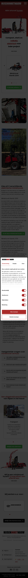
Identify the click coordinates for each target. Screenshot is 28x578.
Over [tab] (23, 263)
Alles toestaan (14, 312)
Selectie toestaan (14, 317)
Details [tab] (14, 263)
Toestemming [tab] (5, 263)
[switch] (24, 295)
